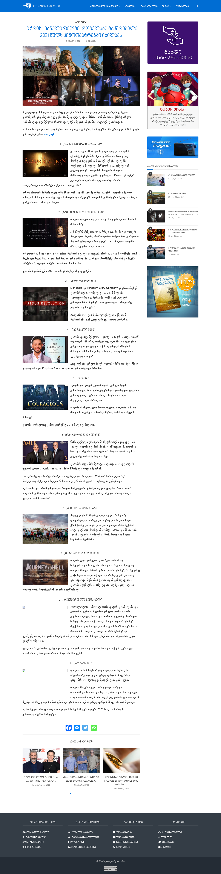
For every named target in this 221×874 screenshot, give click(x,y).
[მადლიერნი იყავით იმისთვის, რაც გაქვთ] (156, 253)
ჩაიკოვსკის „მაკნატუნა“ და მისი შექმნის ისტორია (182, 231)
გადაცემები (182, 6)
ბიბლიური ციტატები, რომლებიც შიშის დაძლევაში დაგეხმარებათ (183, 213)
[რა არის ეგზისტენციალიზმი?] (156, 180)
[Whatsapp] (94, 728)
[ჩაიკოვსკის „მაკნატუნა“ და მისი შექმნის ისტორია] (156, 235)
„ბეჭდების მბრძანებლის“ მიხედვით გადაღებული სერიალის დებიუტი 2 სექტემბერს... (121, 781)
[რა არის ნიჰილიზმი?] (156, 198)
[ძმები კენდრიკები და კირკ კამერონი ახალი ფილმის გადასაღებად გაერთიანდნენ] (81, 760)
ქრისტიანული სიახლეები (104, 6)
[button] (26, 771)
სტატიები (130, 6)
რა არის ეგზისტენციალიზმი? (181, 175)
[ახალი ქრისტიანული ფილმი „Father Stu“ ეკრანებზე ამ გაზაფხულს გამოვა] (41, 760)
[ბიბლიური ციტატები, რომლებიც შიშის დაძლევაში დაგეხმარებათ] (156, 216)
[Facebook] (69, 728)
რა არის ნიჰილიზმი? (177, 194)
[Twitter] (85, 728)
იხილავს (49, 134)
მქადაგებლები (149, 6)
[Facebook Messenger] (77, 728)
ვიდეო (165, 6)
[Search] (196, 6)
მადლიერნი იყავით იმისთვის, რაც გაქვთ (182, 249)
